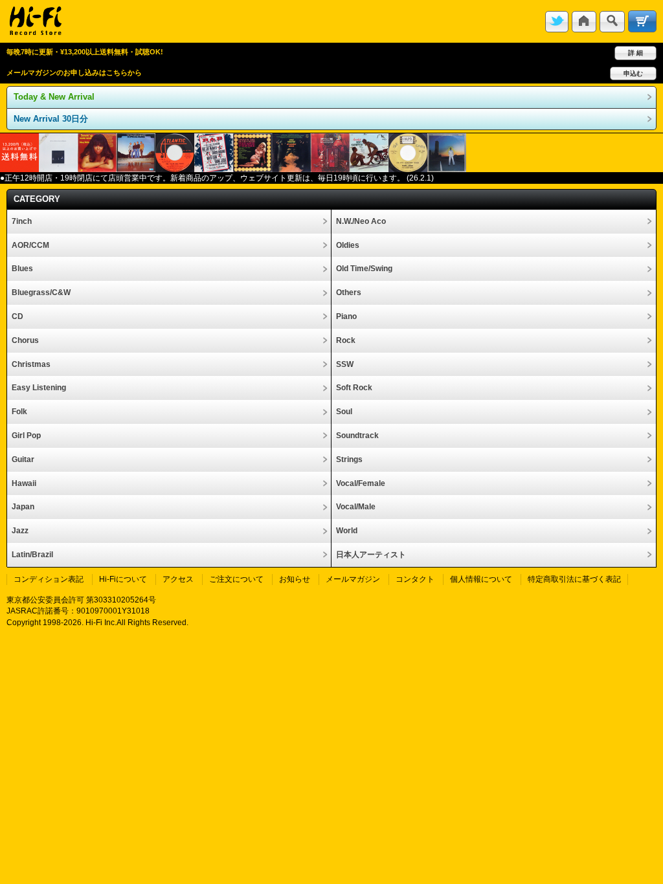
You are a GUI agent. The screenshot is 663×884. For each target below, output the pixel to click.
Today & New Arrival (54, 97)
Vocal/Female (360, 483)
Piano (346, 316)
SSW (345, 364)
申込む (633, 73)
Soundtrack (357, 435)
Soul (344, 411)
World (346, 531)
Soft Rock (354, 388)
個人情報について (481, 579)
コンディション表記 (49, 579)
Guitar (23, 459)
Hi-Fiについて (123, 579)
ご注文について (236, 579)
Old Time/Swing (364, 268)
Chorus (25, 340)
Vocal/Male (356, 507)
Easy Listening (39, 388)
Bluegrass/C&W (41, 292)
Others (348, 292)
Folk (19, 411)
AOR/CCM (30, 245)
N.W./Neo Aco (361, 221)
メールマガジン (353, 579)
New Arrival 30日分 (51, 119)
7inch (22, 221)
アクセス (178, 579)
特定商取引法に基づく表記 (574, 579)
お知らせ (294, 579)
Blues (22, 268)
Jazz (20, 531)
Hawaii (24, 483)
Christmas (31, 364)
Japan (23, 507)
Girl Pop (26, 435)
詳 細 (635, 52)
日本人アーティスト (371, 554)
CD (17, 316)
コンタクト (415, 579)
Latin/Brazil (32, 554)
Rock (345, 340)
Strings (349, 459)
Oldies (347, 245)
